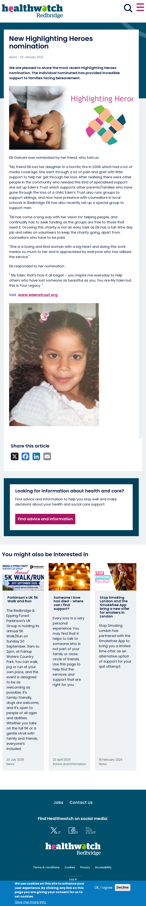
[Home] (32, 11)
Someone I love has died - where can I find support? (68, 603)
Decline (123, 887)
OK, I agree (103, 887)
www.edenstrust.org (38, 294)
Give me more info (30, 902)
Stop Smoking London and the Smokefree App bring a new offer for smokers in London (114, 607)
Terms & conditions (46, 867)
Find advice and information (45, 519)
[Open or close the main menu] (140, 7)
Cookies (69, 867)
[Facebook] (74, 830)
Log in (73, 879)
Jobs (58, 802)
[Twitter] (56, 830)
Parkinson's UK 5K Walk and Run (22, 599)
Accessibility (103, 867)
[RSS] (90, 830)
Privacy (85, 867)
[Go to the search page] (128, 8)
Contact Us (81, 802)
